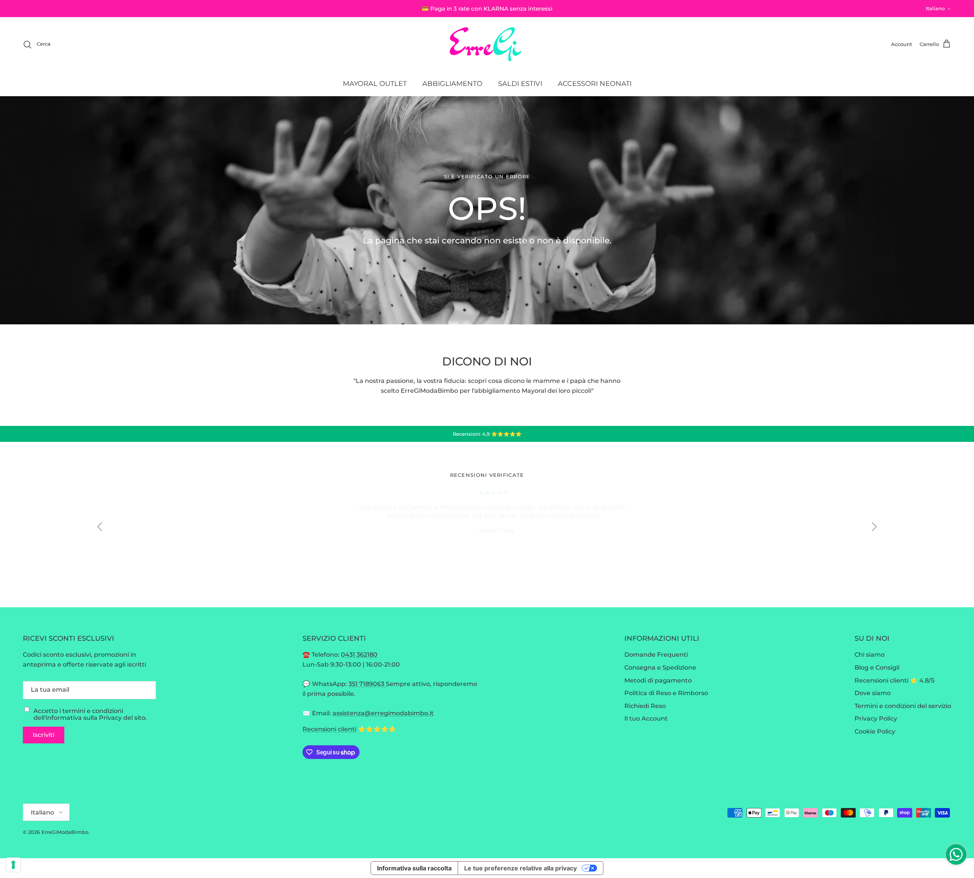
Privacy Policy (876, 718)
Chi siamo (870, 654)
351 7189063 (367, 683)
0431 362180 (359, 654)
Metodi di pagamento (658, 680)
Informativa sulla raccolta (414, 868)
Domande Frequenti (656, 654)
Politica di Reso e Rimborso (666, 693)
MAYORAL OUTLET (375, 83)
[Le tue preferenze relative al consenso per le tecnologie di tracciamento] (13, 864)
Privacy (110, 717)
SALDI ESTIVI (520, 83)
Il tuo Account (646, 718)
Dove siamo (873, 693)
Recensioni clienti (329, 729)
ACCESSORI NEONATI (595, 83)
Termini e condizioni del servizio (903, 706)
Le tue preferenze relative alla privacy (520, 868)
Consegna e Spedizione (660, 667)
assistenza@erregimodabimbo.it (383, 713)
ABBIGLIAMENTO (452, 83)
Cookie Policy (875, 731)
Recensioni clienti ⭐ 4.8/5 (894, 680)
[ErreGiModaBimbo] (487, 44)
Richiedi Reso (645, 706)
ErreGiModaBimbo (64, 832)
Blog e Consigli (877, 667)
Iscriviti (43, 734)
